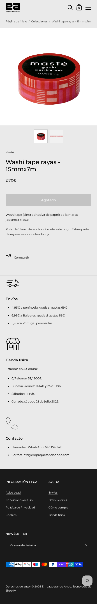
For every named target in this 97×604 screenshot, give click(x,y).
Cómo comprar (59, 507)
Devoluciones (57, 500)
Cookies (11, 515)
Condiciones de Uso (19, 500)
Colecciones (39, 21)
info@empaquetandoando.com (46, 455)
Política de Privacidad (20, 507)
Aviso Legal (13, 492)
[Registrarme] (84, 545)
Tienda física (56, 515)
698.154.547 (53, 447)
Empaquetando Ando (56, 586)
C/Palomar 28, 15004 (26, 378)
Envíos (53, 492)
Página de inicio (16, 21)
